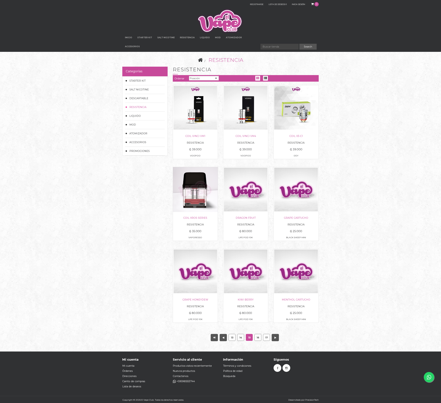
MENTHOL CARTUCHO (296, 299)
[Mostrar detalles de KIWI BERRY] (245, 271)
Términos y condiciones (237, 365)
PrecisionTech (312, 400)
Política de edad (232, 371)
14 (240, 337)
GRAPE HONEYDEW (195, 299)
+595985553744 (185, 381)
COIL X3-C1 (296, 136)
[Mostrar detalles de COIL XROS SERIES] (195, 189)
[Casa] (200, 60)
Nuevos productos (184, 371)
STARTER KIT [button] (144, 37)
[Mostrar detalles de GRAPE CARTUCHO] (296, 189)
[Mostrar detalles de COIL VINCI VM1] (195, 107)
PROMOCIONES (139, 151)
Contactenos (180, 376)
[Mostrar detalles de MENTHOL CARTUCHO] (296, 271)
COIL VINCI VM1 (195, 136)
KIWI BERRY (246, 299)
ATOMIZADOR (138, 133)
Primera (214, 337)
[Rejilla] (257, 79)
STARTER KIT (137, 80)
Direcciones (129, 376)
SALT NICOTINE (139, 89)
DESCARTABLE (138, 98)
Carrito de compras (133, 381)
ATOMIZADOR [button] (234, 37)
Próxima (275, 337)
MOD (218, 37)
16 (258, 337)
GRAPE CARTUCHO (296, 217)
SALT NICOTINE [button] (166, 37)
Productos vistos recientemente (192, 365)
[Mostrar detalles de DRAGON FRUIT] (245, 189)
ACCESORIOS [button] (132, 46)
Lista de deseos (131, 386)
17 (266, 337)
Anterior (223, 337)
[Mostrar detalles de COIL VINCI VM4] (245, 107)
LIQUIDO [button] (205, 37)
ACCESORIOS (137, 142)
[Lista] (265, 79)
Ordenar (179, 78)
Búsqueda (229, 376)
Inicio (128, 37)
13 (232, 337)
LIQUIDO (135, 115)
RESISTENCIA (187, 37)
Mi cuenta (128, 365)
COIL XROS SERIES (195, 217)
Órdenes (127, 371)
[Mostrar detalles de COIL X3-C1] (296, 107)
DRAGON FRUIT (246, 217)
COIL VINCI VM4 (245, 136)
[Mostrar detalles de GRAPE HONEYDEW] (195, 271)
